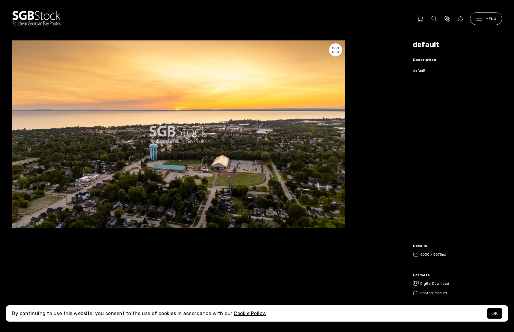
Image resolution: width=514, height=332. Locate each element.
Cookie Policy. (250, 313)
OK (494, 313)
